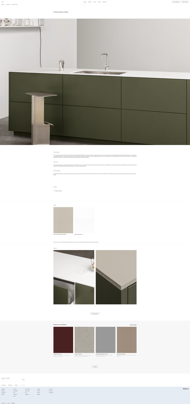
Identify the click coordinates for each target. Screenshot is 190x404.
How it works (27, 390)
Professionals (51, 392)
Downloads (15, 394)
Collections (3, 390)
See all (95, 366)
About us (14, 389)
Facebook (38, 394)
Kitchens (2, 4)
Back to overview (133, 324)
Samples (2, 394)
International (3, 385)
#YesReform (13, 403)
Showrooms (51, 390)
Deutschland (10, 385)
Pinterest (38, 390)
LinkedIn (38, 392)
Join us (14, 396)
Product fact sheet (58, 190)
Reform (2, 1)
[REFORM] (186, 388)
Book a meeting (27, 389)
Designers (3, 389)
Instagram (38, 389)
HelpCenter (27, 394)
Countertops (8, 4)
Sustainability (15, 390)
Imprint (8, 403)
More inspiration (95, 313)
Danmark (16, 385)
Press (14, 392)
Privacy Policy (3, 403)
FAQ (26, 392)
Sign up (23, 379)
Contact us (50, 389)
